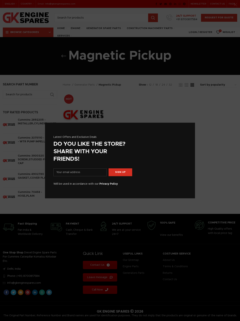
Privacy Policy (108, 184)
